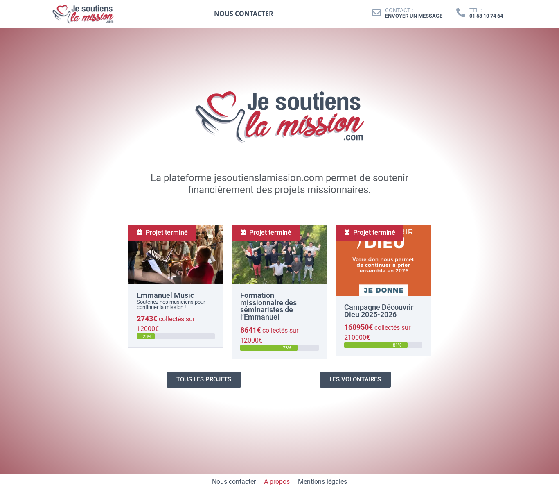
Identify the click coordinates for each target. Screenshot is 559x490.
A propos (277, 481)
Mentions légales (322, 481)
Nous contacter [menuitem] (243, 13)
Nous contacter (234, 481)
